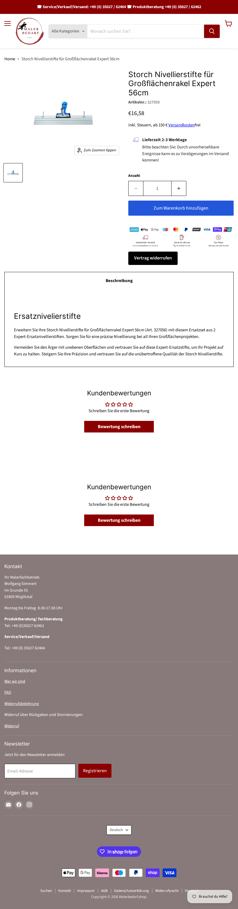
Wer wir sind (14, 681)
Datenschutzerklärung (131, 890)
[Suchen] (212, 31)
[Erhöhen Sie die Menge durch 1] (179, 188)
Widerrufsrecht (166, 890)
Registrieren (95, 771)
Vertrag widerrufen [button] (153, 258)
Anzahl (134, 176)
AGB (104, 890)
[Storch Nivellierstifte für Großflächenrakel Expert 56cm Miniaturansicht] (13, 172)
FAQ (7, 692)
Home (9, 59)
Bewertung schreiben (119, 426)
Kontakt (64, 890)
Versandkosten (181, 125)
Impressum (86, 890)
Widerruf (11, 726)
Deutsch (116, 829)
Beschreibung (119, 281)
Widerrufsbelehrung (21, 704)
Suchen (46, 890)
